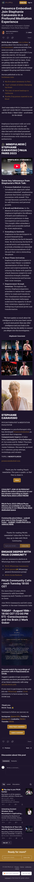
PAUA (22, 719)
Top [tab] (4, 784)
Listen (30, 32)
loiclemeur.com (8, 77)
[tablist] (10, 761)
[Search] (30, 784)
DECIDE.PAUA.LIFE (9, 684)
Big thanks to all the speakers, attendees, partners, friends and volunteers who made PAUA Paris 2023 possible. (12, 795)
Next (27, 748)
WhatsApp (12, 691)
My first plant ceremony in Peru (18, 81)
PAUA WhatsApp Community (17, 566)
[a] (29, 829)
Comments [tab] (6, 761)
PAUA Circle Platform (13, 575)
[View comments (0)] (8, 38)
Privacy (17, 867)
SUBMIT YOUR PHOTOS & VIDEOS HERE (16, 523)
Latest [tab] (9, 784)
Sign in (30, 2)
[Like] (3, 38)
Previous (7, 748)
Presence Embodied (21, 432)
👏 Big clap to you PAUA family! (11, 791)
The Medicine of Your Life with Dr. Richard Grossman (12, 828)
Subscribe (23, 2)
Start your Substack (12, 873)
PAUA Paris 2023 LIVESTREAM (15, 495)
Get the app (26, 873)
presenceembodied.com (11, 461)
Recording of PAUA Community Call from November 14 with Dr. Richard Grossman (12, 832)
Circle (25, 691)
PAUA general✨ (11, 569)
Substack (7, 878)
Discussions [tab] (16, 784)
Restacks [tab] (14, 761)
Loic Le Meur (23, 42)
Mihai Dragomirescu (12, 31)
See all (5, 843)
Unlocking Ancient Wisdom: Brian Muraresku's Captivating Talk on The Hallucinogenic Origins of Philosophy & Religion (12, 811)
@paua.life (15, 716)
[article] (17, 797)
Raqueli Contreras (13, 802)
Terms (22, 867)
